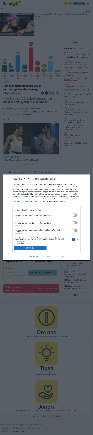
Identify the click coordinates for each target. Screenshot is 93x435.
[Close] (86, 179)
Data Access (46, 256)
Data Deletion (34, 256)
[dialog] (46, 217)
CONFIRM (30, 248)
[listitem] (46, 210)
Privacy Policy (59, 256)
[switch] (75, 215)
